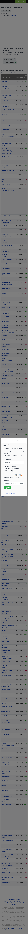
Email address (7, 459)
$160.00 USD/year (10, 471)
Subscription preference (10, 466)
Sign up (7, 488)
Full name (6, 480)
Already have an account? (10, 493)
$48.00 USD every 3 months (12, 468)
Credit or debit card (9, 475)
